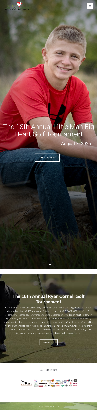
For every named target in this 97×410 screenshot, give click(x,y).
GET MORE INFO (48, 342)
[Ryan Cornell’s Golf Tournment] (16, 6)
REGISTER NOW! (47, 158)
